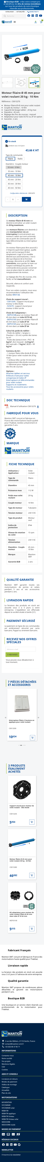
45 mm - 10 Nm (14, 175)
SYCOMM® (6, 1105)
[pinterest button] (36, 15)
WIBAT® (5, 1111)
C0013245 (11, 301)
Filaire (10, 158)
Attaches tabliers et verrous (18, 373)
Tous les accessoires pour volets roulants (20, 388)
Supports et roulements (16, 384)
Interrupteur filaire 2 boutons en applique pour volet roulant (21, 721)
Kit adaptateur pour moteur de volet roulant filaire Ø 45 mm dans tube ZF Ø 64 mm (22, 914)
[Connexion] (35, 22)
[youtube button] (32, 15)
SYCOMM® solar (8, 1108)
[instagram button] (40, 15)
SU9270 (10, 306)
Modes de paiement (9, 1082)
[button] (14, 22)
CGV (3, 1067)
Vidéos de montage (9, 1084)
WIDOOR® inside (8, 1125)
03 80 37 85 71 (34, 12)
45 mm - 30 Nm (14, 183)
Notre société (7, 1058)
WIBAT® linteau (8, 1116)
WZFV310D (11, 319)
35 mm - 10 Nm (14, 171)
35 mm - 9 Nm (14, 167)
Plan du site (6, 1093)
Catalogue (9, 12)
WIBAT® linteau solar (10, 1119)
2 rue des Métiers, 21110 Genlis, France (20, 1041)
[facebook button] (28, 15)
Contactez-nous (8, 1055)
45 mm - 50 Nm (14, 188)
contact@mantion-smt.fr (14, 1044)
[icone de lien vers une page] (4, 1134)
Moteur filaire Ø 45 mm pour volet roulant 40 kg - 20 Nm (21, 860)
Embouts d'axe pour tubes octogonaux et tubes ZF (17, 376)
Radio (20, 158)
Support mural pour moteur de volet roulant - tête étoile (22, 807)
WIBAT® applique (9, 1113)
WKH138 (16, 295)
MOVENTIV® (7, 1102)
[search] (5, 16)
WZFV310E (11, 324)
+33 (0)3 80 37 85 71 (12, 1047)
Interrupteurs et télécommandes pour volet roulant (20, 381)
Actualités (20, 12)
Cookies (5, 1069)
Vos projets (6, 1061)
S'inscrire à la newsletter (11, 1155)
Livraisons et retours (10, 1079)
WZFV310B (11, 315)
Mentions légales (8, 1064)
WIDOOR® (6, 1122)
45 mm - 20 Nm (14, 179)
